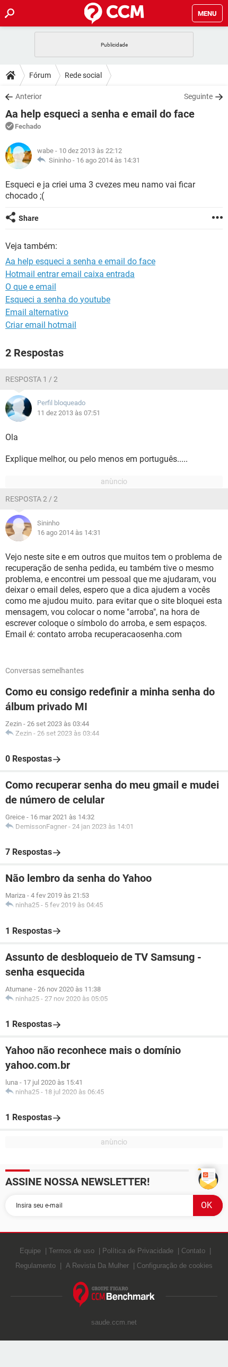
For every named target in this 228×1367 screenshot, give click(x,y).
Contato (193, 1251)
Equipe (30, 1251)
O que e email (30, 287)
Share (29, 218)
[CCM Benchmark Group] (114, 1295)
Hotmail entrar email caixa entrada (70, 274)
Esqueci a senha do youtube (57, 299)
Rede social (83, 75)
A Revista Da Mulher (97, 1266)
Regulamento (35, 1266)
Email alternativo (36, 312)
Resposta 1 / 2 (31, 379)
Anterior (28, 96)
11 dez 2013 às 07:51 (68, 413)
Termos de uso (71, 1251)
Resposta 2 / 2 (31, 499)
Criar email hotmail (40, 325)
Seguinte (198, 96)
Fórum (40, 75)
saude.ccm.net (114, 1322)
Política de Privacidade (137, 1251)
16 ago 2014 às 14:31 (108, 160)
